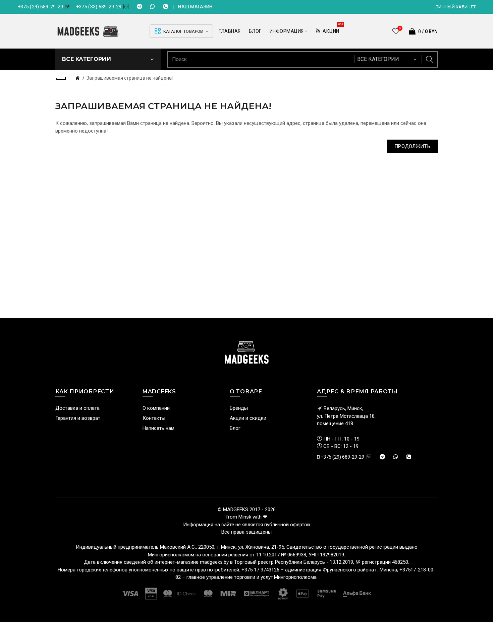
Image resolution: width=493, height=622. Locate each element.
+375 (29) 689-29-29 (40, 6)
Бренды (239, 408)
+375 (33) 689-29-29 (99, 6)
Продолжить (412, 146)
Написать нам (158, 428)
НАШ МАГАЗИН (195, 6)
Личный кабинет (455, 6)
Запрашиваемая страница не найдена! (130, 78)
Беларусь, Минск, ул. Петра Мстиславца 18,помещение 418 (346, 415)
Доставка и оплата (77, 408)
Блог (235, 428)
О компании (156, 408)
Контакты (154, 418)
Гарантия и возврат (77, 418)
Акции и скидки (248, 418)
